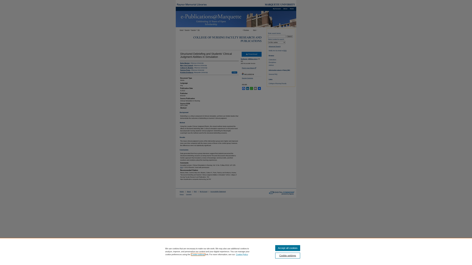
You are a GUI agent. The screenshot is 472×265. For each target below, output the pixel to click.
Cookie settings (198, 254)
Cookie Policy (242, 254)
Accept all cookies (287, 248)
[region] (236, 251)
